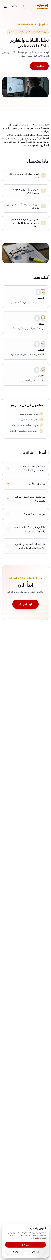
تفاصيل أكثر (35, 1238)
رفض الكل (36, 1251)
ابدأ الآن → (39, 66)
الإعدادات (15, 1251)
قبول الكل (25, 1244)
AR (12, 6)
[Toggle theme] (23, 6)
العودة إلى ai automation (31, 24)
